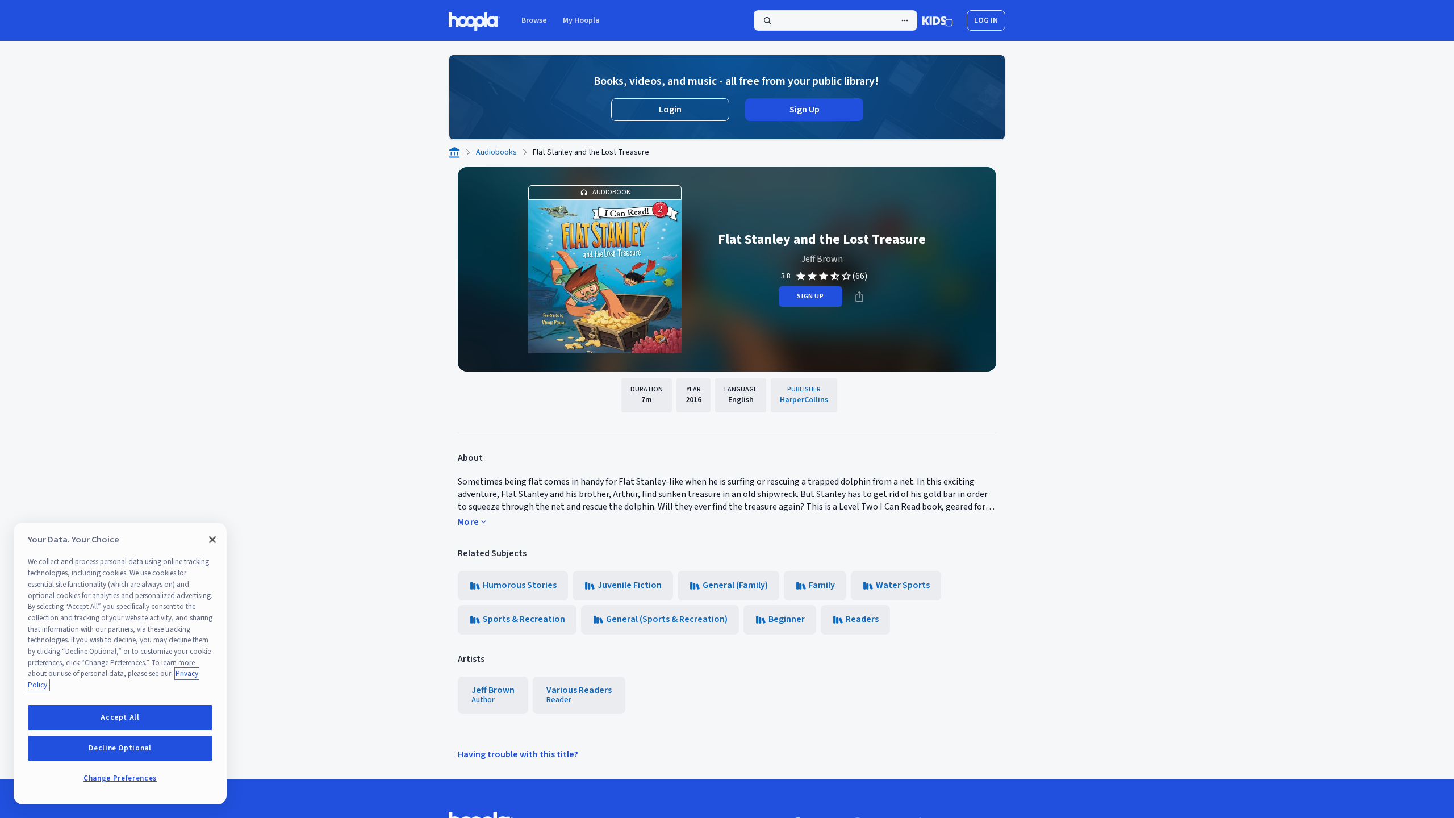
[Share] (859, 296)
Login (670, 109)
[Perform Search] (835, 20)
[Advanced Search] (904, 20)
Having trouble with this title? (518, 754)
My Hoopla (581, 20)
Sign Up (804, 109)
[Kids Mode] (937, 20)
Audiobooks (496, 152)
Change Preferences (120, 778)
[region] (120, 663)
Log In (986, 20)
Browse (534, 20)
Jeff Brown (822, 259)
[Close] (212, 539)
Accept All (120, 717)
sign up (810, 296)
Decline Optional (120, 748)
